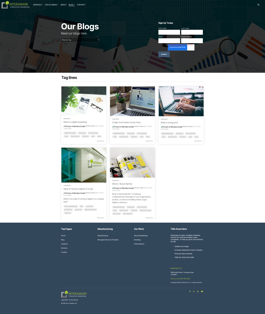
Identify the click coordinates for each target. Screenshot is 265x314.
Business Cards (145, 210)
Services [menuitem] (64, 248)
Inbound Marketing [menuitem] (141, 236)
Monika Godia (90, 126)
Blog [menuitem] (62, 240)
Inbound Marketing (70, 206)
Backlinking (68, 210)
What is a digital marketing (75, 122)
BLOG (71, 5)
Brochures (116, 214)
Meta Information (90, 210)
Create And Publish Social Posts (126, 122)
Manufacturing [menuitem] (103, 236)
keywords (78, 210)
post (93, 136)
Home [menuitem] (63, 236)
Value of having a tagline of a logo (78, 189)
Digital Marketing (70, 133)
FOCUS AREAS (51, 5)
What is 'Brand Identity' (122, 184)
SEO (81, 206)
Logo (66, 136)
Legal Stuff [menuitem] (64, 300)
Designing (82, 133)
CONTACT (81, 5)
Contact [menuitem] (64, 252)
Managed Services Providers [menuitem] (108, 240)
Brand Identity (93, 133)
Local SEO (89, 206)
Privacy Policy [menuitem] (73, 300)
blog (99, 136)
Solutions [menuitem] (64, 244)
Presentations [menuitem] (139, 244)
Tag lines (85, 136)
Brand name (75, 136)
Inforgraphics (127, 214)
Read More (100, 141)
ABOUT (64, 5)
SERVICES (37, 5)
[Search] (258, 5)
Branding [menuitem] (137, 240)
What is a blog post (169, 122)
